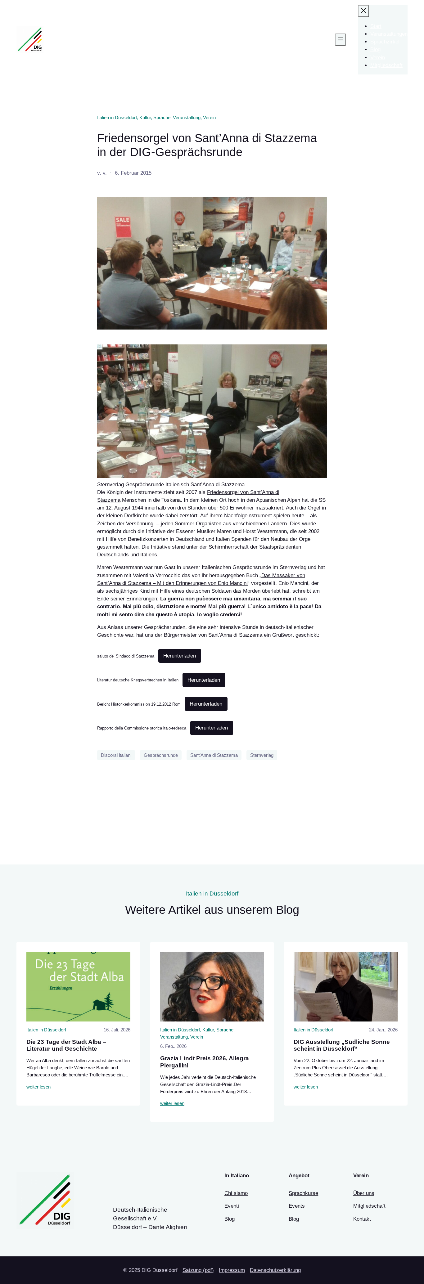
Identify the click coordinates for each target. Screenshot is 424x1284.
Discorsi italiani (116, 755)
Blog (229, 1219)
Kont (358, 1219)
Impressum (232, 1270)
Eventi (231, 1206)
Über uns (363, 1193)
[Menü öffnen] (340, 40)
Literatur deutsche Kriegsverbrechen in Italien (137, 680)
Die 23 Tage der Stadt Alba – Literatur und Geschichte (66, 1045)
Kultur (145, 117)
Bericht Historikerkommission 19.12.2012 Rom (139, 704)
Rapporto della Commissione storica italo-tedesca (141, 728)
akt (367, 1219)
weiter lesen (38, 1086)
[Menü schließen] (363, 11)
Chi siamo (236, 1193)
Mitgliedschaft (369, 1206)
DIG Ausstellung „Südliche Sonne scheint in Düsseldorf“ (342, 1045)
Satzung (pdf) (198, 1270)
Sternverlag (261, 755)
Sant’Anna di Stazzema (214, 755)
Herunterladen (179, 656)
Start (375, 26)
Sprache (161, 117)
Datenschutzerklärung (275, 1270)
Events (297, 1206)
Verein (209, 117)
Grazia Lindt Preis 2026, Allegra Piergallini (204, 1061)
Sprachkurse (303, 1193)
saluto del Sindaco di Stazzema (125, 656)
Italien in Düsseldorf (117, 117)
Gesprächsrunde (161, 755)
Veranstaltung (187, 117)
